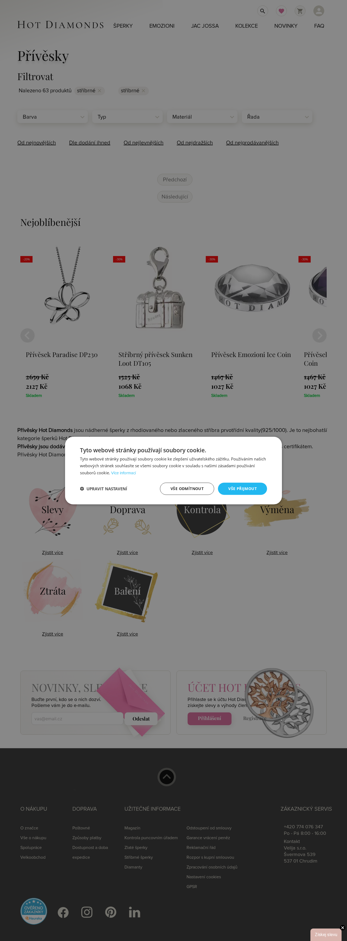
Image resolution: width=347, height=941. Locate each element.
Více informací (123, 473)
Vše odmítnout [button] (187, 488)
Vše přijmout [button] (242, 488)
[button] (103, 489)
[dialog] (173, 470)
